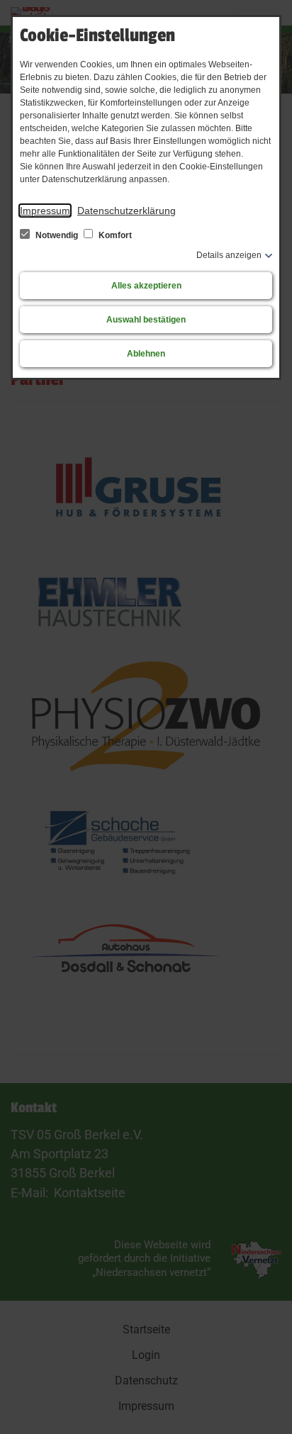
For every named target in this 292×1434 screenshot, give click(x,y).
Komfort (114, 235)
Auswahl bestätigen (146, 320)
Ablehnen (146, 354)
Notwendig (56, 235)
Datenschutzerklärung (126, 210)
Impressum (45, 210)
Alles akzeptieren (146, 286)
